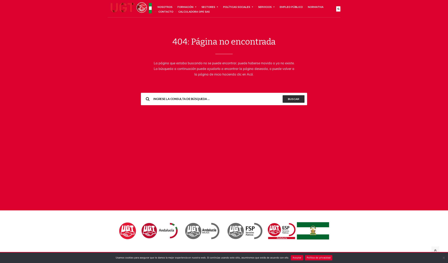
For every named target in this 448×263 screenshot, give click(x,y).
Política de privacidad (319, 257)
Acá (250, 74)
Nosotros (165, 7)
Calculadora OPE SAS (194, 11)
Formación (185, 7)
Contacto (165, 11)
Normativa (315, 7)
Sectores (208, 7)
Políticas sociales (236, 7)
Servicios (265, 7)
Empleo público (291, 7)
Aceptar (297, 257)
